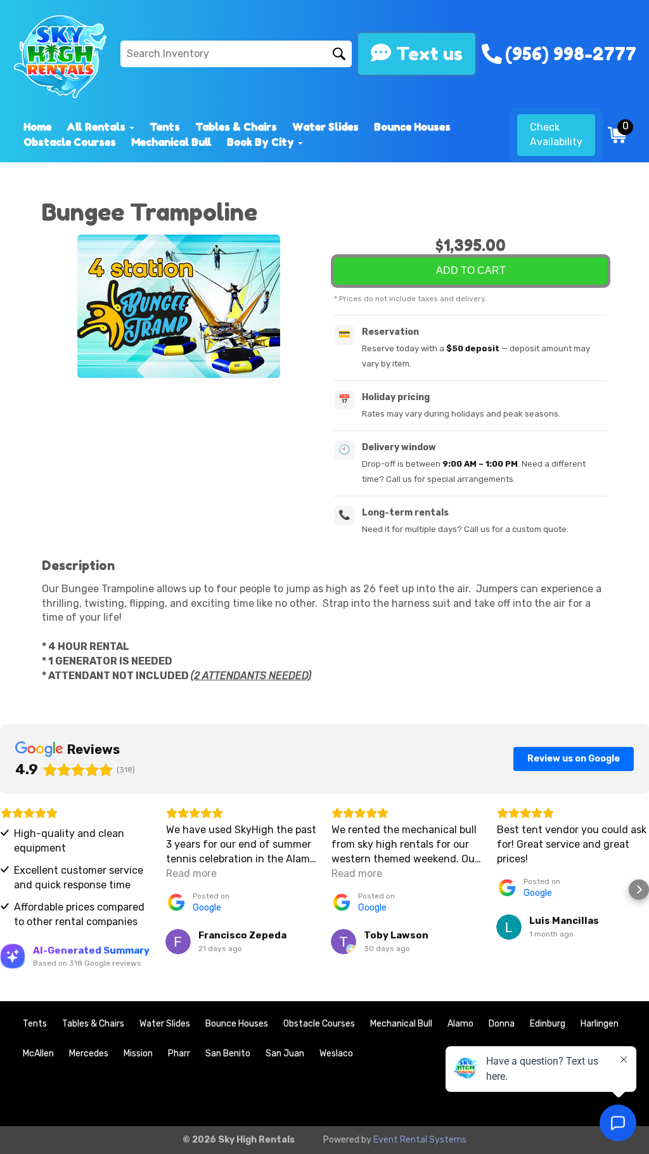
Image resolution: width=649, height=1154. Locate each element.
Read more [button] (191, 873)
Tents (165, 126)
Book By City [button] (262, 142)
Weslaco (336, 1053)
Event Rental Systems (419, 1139)
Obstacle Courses (69, 142)
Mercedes (88, 1053)
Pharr (179, 1053)
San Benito (227, 1053)
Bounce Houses (412, 126)
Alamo (460, 1023)
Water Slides (325, 126)
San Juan (285, 1053)
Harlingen (600, 1023)
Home (37, 126)
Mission (138, 1053)
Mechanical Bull (171, 142)
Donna (502, 1023)
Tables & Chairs (236, 126)
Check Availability (556, 134)
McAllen (38, 1053)
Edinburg (547, 1023)
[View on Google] (178, 941)
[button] (10, 889)
